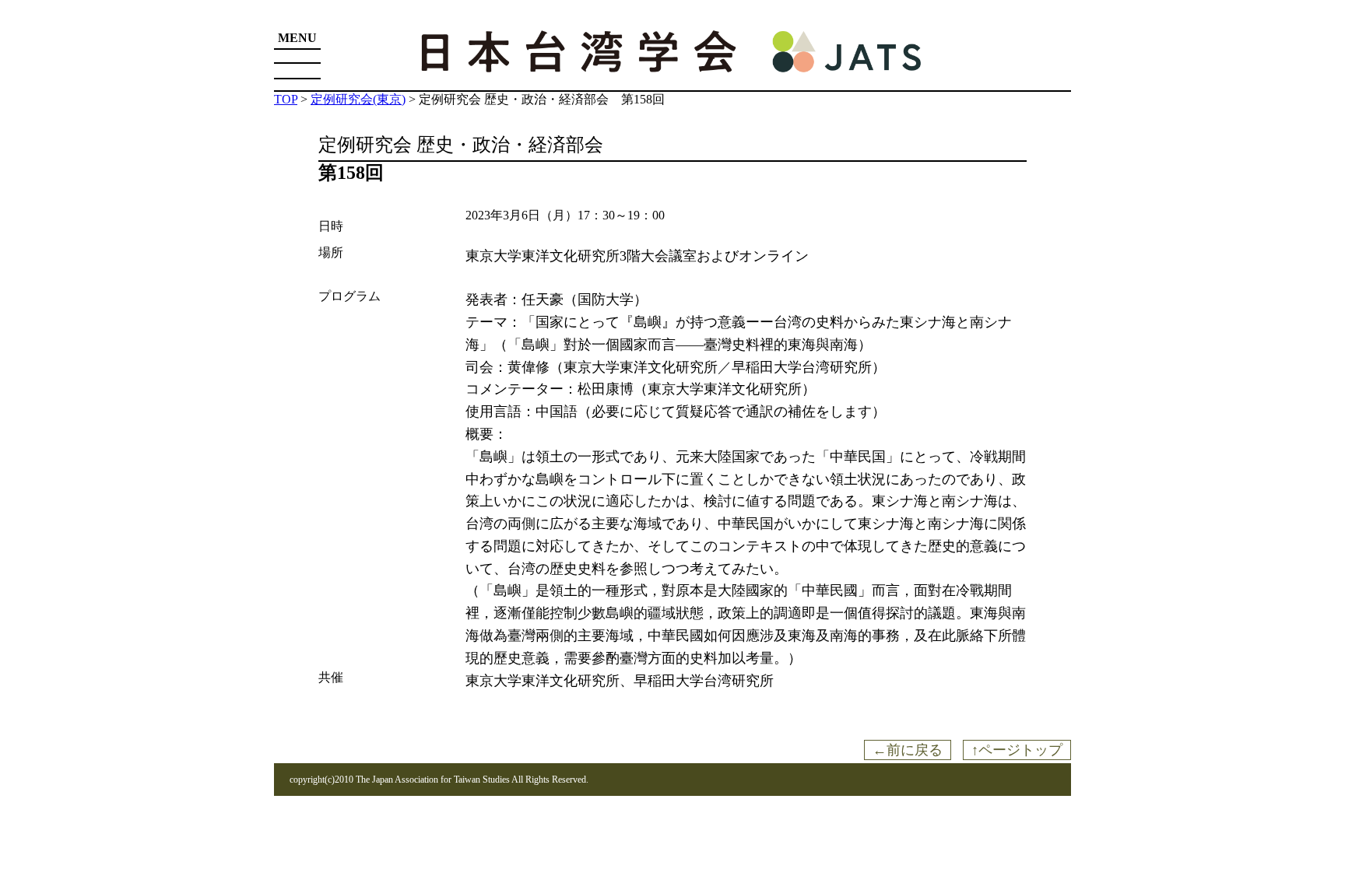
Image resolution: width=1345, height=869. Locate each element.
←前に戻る (908, 750)
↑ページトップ (1016, 750)
